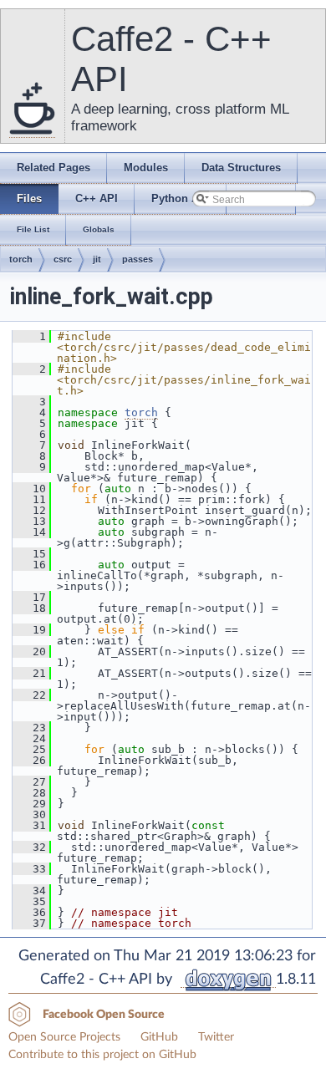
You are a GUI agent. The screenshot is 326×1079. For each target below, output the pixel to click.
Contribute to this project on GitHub (102, 1055)
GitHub (159, 1037)
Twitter (216, 1037)
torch (21, 259)
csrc (62, 259)
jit (97, 259)
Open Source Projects (64, 1037)
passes (137, 259)
